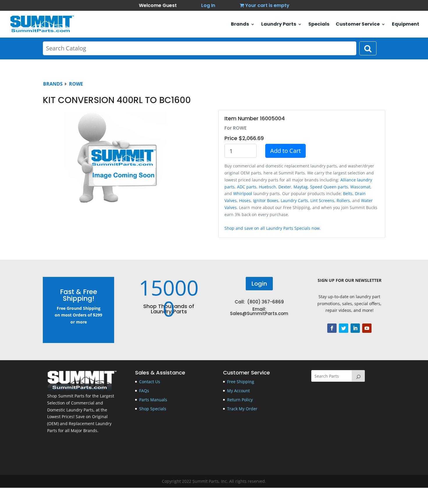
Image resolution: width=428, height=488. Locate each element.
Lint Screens (322, 200)
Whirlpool (242, 193)
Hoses (245, 200)
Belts (348, 193)
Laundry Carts (294, 200)
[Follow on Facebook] (332, 328)
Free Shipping (240, 381)
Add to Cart (285, 151)
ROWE (76, 84)
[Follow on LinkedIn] (355, 328)
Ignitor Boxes (265, 200)
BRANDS (53, 84)
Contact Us (149, 381)
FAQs (144, 390)
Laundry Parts (278, 24)
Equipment (405, 24)
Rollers (343, 200)
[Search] (358, 376)
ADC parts (247, 187)
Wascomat (360, 187)
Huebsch (267, 187)
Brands (240, 24)
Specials (318, 24)
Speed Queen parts (329, 187)
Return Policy (240, 399)
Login (259, 284)
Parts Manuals (153, 399)
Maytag (300, 187)
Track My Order (242, 408)
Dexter (284, 187)
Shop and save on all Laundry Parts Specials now (272, 228)
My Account (238, 390)
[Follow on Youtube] (367, 328)
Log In (208, 5)
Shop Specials (152, 408)
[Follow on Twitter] (343, 328)
